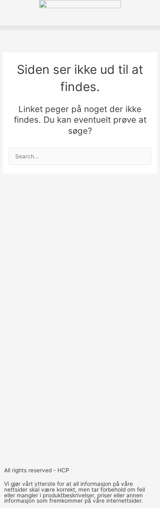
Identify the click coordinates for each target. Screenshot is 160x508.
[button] (80, 27)
